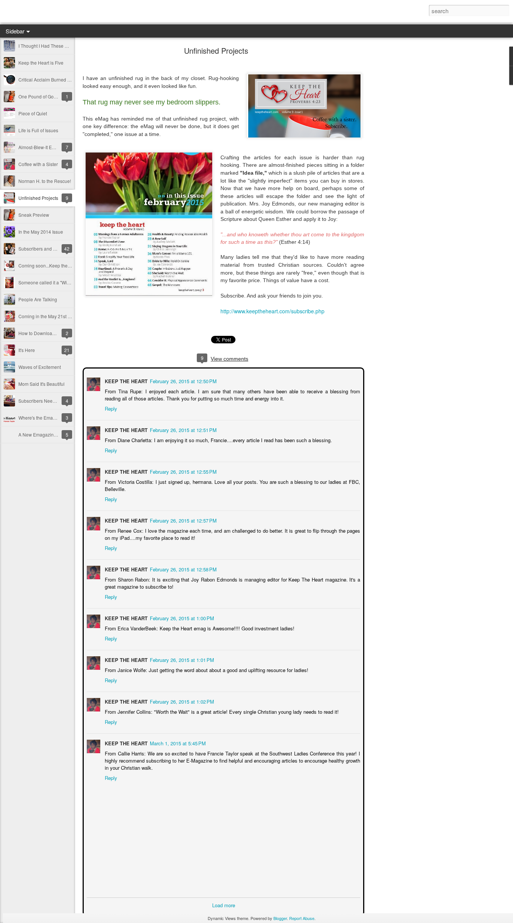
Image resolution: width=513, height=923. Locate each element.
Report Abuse (301, 918)
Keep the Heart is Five (40, 62)
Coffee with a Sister (38, 164)
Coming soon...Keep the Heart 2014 (55, 265)
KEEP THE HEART (125, 380)
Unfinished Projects (38, 198)
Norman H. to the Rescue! (44, 181)
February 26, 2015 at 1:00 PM (181, 617)
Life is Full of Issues (38, 130)
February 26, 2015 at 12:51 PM (182, 429)
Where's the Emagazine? (43, 417)
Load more (223, 904)
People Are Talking (37, 299)
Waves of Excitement (39, 367)
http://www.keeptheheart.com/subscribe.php (272, 311)
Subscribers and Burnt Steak (47, 248)
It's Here (26, 350)
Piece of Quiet (32, 113)
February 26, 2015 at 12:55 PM (182, 470)
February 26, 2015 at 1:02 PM (181, 700)
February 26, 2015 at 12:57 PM (182, 519)
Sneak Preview (33, 214)
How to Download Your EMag (48, 333)
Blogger (280, 918)
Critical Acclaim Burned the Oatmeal (55, 79)
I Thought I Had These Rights (48, 45)
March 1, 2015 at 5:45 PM (177, 742)
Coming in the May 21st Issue (48, 316)
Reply (110, 407)
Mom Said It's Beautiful (41, 384)
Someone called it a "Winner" (48, 282)
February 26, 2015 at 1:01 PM (181, 659)
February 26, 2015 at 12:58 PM (182, 568)
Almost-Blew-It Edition (40, 147)
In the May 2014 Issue (40, 231)
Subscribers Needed (39, 400)
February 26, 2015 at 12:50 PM (182, 380)
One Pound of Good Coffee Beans (53, 96)
